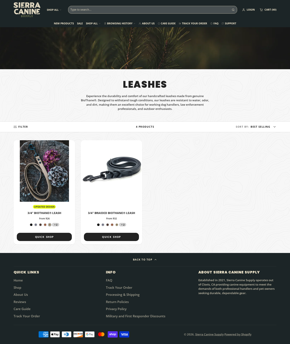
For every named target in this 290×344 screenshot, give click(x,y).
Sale (80, 23)
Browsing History (119, 23)
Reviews (20, 302)
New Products (64, 23)
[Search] (233, 9)
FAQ (216, 23)
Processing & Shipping (123, 294)
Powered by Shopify (237, 334)
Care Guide (168, 23)
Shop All (53, 9)
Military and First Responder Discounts (135, 316)
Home (18, 280)
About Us (148, 23)
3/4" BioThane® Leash (44, 192)
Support (230, 23)
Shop (17, 287)
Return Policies (117, 302)
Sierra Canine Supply (209, 334)
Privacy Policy (116, 309)
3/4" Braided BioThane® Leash (111, 192)
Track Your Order (194, 23)
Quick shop (44, 237)
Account (248, 9)
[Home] (27, 9)
